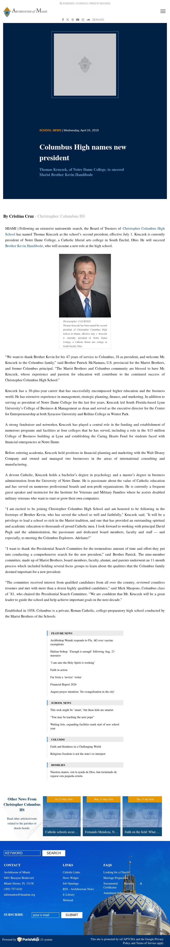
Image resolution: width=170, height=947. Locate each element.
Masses (105, 3)
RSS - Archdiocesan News (78, 889)
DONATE (98, 20)
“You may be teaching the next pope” (72, 717)
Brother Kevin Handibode (24, 245)
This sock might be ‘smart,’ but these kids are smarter (81, 710)
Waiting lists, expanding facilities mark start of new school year (84, 726)
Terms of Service (146, 943)
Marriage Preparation (115, 878)
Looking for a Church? (116, 872)
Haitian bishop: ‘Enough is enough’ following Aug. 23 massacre (82, 653)
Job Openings (71, 883)
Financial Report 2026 (63, 684)
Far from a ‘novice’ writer (65, 677)
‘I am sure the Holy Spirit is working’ (72, 663)
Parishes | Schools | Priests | (81, 3)
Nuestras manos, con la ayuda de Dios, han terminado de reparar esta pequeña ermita (83, 774)
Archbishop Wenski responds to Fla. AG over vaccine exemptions (81, 642)
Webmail (68, 900)
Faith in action (58, 670)
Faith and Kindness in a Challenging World (75, 746)
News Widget (71, 878)
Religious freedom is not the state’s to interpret (77, 754)
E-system (46, 939)
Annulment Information (117, 893)
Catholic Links (71, 872)
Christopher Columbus (140, 228)
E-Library (69, 894)
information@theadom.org (19, 894)
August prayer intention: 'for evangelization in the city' (82, 692)
